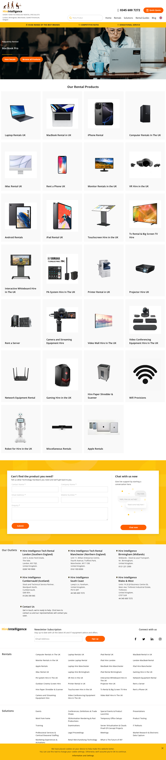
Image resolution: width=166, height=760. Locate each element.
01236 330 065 (29, 595)
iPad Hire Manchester (142, 666)
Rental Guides (142, 17)
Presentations (139, 711)
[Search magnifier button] (70, 18)
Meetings (105, 732)
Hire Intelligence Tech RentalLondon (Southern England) (38, 552)
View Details (10, 59)
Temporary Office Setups (111, 718)
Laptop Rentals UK (76, 654)
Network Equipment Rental (144, 678)
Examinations (74, 725)
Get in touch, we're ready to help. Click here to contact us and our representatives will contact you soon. (45, 613)
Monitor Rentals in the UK (47, 660)
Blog (154, 17)
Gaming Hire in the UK (142, 672)
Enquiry (16, 505)
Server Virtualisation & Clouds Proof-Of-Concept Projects (113, 726)
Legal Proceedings (76, 732)
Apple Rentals (42, 666)
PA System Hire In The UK (47, 678)
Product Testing (140, 718)
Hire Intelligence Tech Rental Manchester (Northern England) (88, 552)
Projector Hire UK (108, 683)
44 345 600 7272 (78, 593)
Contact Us (28, 606)
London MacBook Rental (143, 660)
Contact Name (19, 484)
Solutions (128, 17)
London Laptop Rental (77, 660)
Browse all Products (31, 59)
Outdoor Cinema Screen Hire (48, 683)
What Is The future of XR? (111, 739)
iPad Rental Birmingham (111, 672)
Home (108, 17)
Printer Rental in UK (76, 683)
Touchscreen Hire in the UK (80, 689)
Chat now (133, 527)
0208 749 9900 (29, 569)
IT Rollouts (137, 725)
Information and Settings (83, 755)
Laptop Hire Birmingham (78, 672)
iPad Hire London (108, 660)
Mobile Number (68, 495)
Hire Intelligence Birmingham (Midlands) (131, 552)
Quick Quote (155, 10)
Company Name (69, 484)
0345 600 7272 (130, 10)
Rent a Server (139, 683)
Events (38, 711)
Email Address (19, 495)
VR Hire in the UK (75, 678)
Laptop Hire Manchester (78, 666)
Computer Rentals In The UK (48, 654)
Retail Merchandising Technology (82, 739)
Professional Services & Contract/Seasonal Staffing (47, 734)
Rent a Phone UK (140, 689)
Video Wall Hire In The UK (112, 695)
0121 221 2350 (125, 566)
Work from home (43, 718)
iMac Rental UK (42, 672)
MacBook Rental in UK (142, 654)
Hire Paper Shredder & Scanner (49, 689)
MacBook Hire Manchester (112, 666)
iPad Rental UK (107, 654)
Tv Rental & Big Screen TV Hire (114, 689)
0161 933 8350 (77, 569)
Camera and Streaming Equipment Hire (46, 696)
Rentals (117, 17)
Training (39, 725)
